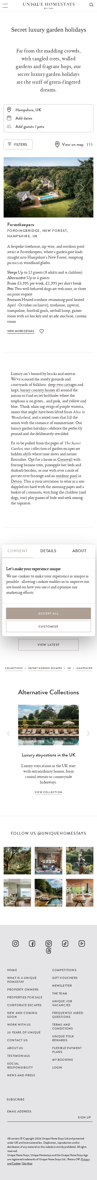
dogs (14, 498)
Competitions (64, 970)
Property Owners (23, 989)
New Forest (54, 230)
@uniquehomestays (62, 833)
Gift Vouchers (65, 978)
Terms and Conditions (62, 1027)
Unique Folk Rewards (63, 1038)
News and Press (21, 1075)
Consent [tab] (17, 550)
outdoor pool (66, 476)
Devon (16, 481)
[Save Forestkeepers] (41, 331)
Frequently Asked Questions (68, 1015)
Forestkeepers (20, 224)
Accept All (48, 613)
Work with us (19, 1025)
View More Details (20, 331)
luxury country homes (37, 390)
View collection (48, 792)
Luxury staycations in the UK (48, 754)
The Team (60, 993)
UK (35, 236)
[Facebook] (32, 943)
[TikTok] (65, 943)
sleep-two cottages (62, 385)
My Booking (62, 1060)
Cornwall (64, 460)
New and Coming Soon (22, 1015)
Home (12, 970)
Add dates (24, 118)
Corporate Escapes (24, 1005)
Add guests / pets (30, 126)
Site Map (27, 1163)
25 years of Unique (24, 1032)
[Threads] (49, 950)
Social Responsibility (20, 1066)
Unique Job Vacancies (62, 1003)
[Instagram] (15, 943)
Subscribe (16, 1099)
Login (57, 1067)
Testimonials (18, 1056)
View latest (48, 644)
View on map (73, 144)
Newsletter (62, 986)
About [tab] (79, 550)
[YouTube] (82, 943)
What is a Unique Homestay (22, 980)
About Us (15, 1048)
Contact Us (17, 1040)
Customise (48, 626)
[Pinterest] (49, 943)
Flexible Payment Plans (67, 1050)
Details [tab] (48, 550)
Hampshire (18, 236)
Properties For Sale (24, 997)
